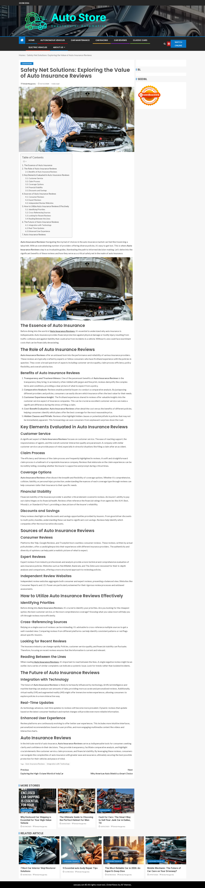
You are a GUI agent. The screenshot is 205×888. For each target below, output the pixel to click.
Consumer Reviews (36, 197)
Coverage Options (36, 184)
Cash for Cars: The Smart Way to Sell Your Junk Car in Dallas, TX (115, 820)
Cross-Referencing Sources (39, 212)
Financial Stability (36, 187)
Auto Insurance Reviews (35, 234)
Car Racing (102, 40)
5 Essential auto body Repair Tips (80, 868)
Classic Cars (140, 40)
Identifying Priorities (37, 209)
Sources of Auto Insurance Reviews (40, 194)
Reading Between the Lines (39, 219)
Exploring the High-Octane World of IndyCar (41, 771)
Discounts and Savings (38, 190)
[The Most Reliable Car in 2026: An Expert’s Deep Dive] (123, 850)
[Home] (22, 40)
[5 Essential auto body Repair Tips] (81, 850)
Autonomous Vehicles (52, 40)
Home (31, 40)
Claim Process (34, 181)
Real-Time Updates (36, 228)
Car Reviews (120, 40)
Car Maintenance (80, 40)
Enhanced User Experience (39, 231)
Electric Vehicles (38, 47)
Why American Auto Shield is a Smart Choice (112, 771)
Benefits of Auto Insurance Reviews (43, 172)
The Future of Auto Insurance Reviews (41, 222)
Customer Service (36, 178)
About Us (58, 47)
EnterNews (112, 884)
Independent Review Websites (41, 203)
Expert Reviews (35, 200)
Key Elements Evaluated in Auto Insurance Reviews (46, 175)
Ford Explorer (28, 861)
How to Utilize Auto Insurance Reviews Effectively (46, 206)
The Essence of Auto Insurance (38, 165)
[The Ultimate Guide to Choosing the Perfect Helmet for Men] (76, 801)
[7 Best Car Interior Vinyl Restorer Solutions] (39, 850)
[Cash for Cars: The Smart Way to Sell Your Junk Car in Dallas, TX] (115, 801)
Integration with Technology (40, 225)
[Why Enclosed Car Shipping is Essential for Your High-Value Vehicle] (37, 801)
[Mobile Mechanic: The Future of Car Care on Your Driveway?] (166, 850)
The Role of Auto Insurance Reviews (40, 168)
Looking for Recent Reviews (40, 215)
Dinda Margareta (29, 84)
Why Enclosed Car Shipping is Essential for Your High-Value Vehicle (35, 820)
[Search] (164, 44)
